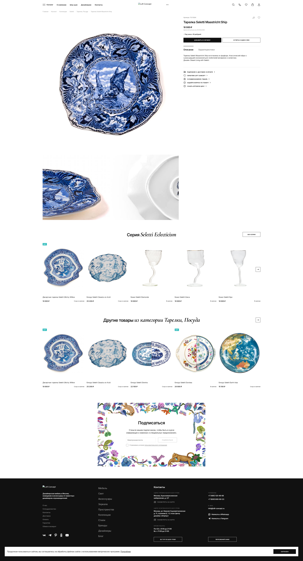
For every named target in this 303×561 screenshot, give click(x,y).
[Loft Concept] (151, 5)
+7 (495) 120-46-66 (216, 496)
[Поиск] (233, 4)
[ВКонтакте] (44, 535)
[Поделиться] (253, 17)
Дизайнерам (86, 5)
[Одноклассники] (61, 535)
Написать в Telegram (220, 518)
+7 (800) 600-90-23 (216, 499)
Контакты (99, 5)
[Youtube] (67, 535)
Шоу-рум (73, 5)
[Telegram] (50, 535)
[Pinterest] (55, 535)
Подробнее (125, 551)
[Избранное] (246, 4)
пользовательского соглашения (156, 445)
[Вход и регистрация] (259, 4)
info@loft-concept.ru (216, 508)
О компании (61, 5)
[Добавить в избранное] (259, 17)
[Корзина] (252, 4)
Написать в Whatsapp (220, 514)
